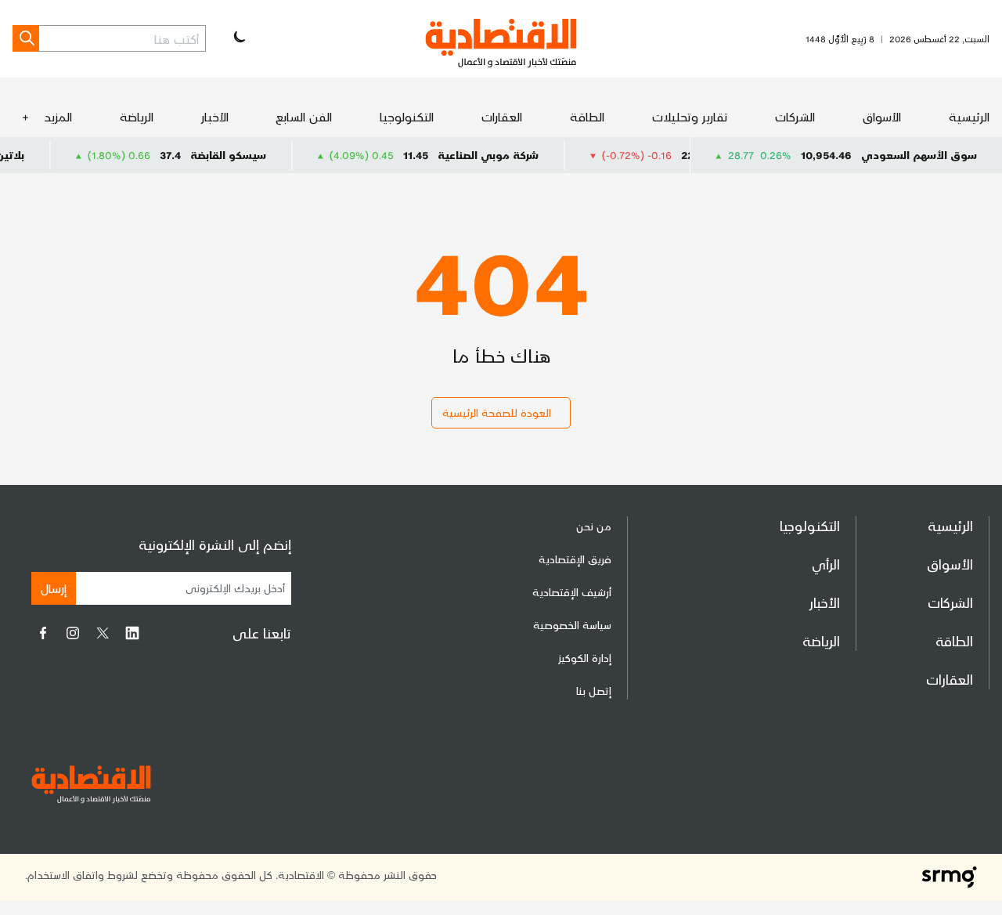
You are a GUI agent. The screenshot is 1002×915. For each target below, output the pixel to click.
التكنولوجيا (407, 116)
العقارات (501, 116)
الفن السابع (304, 116)
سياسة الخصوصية (572, 624)
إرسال (54, 587)
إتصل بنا (593, 690)
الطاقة (587, 116)
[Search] (26, 38)
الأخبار (215, 116)
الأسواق (882, 116)
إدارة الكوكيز (584, 657)
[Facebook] (43, 633)
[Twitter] (102, 633)
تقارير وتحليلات (690, 116)
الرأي (826, 563)
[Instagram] (73, 633)
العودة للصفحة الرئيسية (496, 412)
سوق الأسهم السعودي (919, 154)
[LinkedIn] (132, 633)
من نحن (593, 526)
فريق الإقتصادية (575, 559)
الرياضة (136, 116)
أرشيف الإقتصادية (571, 592)
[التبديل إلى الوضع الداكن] (238, 38)
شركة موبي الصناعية (504, 154)
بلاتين (27, 154)
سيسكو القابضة (245, 154)
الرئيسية (969, 116)
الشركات (795, 116)
